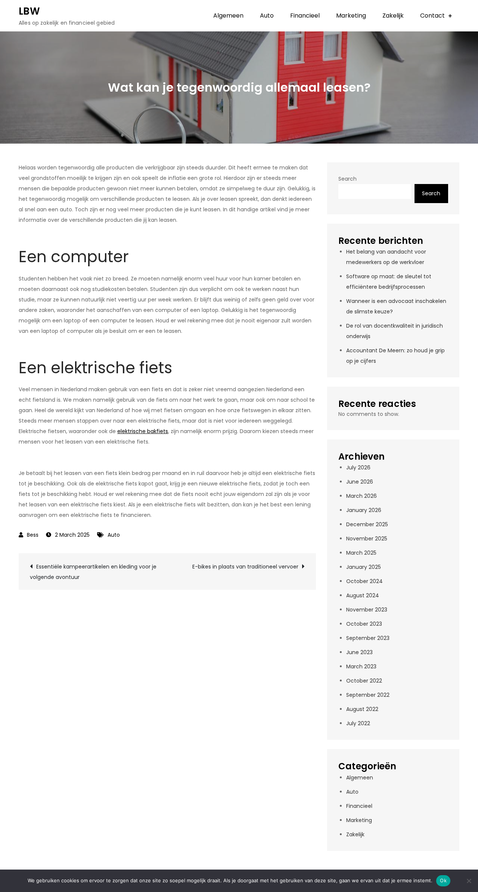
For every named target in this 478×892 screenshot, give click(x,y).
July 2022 (358, 723)
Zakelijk (393, 15)
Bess (32, 535)
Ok (443, 880)
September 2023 (367, 638)
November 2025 (366, 538)
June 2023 (359, 652)
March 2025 (361, 553)
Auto (267, 15)
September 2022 (367, 695)
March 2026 (361, 496)
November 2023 (366, 609)
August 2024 (362, 595)
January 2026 (363, 510)
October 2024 (364, 581)
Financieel (305, 15)
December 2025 (367, 524)
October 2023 (364, 624)
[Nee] (468, 881)
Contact (432, 15)
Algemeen (228, 15)
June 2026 (359, 481)
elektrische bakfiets (142, 431)
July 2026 (358, 467)
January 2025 (363, 567)
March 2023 (361, 666)
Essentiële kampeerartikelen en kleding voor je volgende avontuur (93, 572)
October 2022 (364, 680)
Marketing (351, 15)
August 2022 (362, 709)
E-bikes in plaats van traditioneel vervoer (245, 566)
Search (347, 179)
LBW (29, 11)
